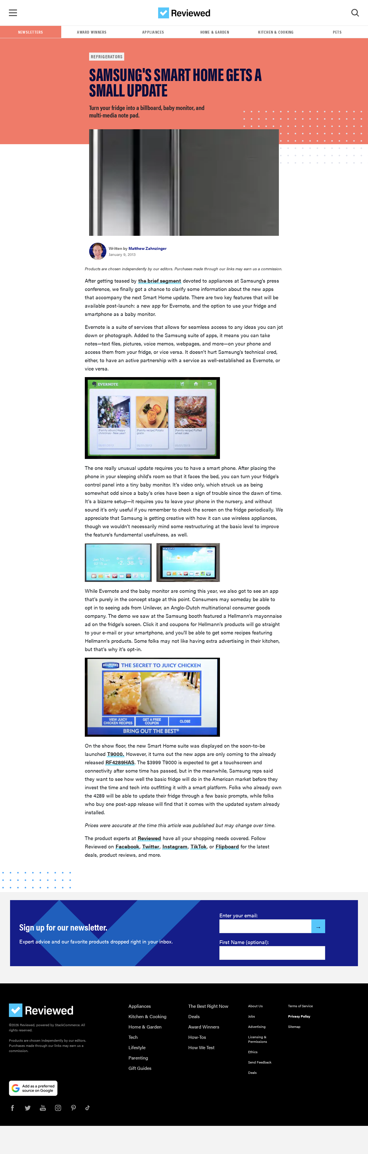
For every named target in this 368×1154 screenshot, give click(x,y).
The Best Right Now (208, 1006)
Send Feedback (259, 1062)
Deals (194, 1016)
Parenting (138, 1057)
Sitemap (294, 1026)
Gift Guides (140, 1068)
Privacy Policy (299, 1016)
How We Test (201, 1047)
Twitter (150, 846)
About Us (255, 1005)
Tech (133, 1037)
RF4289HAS (120, 762)
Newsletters (30, 32)
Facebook (127, 846)
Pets (337, 32)
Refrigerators (106, 56)
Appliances (153, 32)
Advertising (257, 1026)
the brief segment (159, 280)
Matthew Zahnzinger (148, 248)
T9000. (115, 753)
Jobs (251, 1016)
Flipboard (227, 846)
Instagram (174, 846)
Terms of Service (300, 1005)
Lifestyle (137, 1047)
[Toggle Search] (355, 13)
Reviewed (149, 838)
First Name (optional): (244, 941)
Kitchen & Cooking (276, 32)
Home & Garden (214, 32)
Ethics (253, 1051)
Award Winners (92, 32)
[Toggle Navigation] (13, 13)
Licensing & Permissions (257, 1039)
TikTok (198, 846)
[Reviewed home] (184, 12)
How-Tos (197, 1037)
